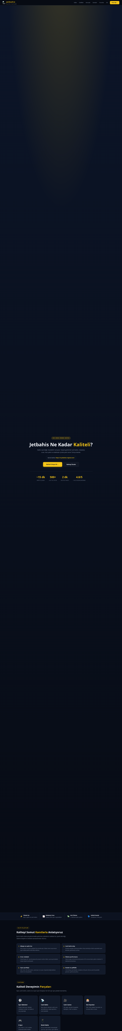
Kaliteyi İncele (71, 464)
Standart (95, 2)
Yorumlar (101, 2)
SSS (107, 2)
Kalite (75, 2)
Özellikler (81, 2)
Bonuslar (88, 2)
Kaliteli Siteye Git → (52, 464)
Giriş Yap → (115, 2)
